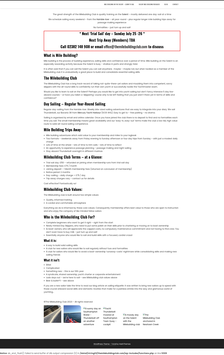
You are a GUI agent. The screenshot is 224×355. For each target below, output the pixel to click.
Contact (175, 4)
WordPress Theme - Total (105, 344)
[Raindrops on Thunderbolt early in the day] (52, 314)
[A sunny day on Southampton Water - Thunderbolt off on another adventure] (92, 316)
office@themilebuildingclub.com (125, 46)
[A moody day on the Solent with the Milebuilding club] (132, 322)
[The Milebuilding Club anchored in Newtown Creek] (151, 322)
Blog (166, 4)
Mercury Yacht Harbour (89, 112)
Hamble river (102, 19)
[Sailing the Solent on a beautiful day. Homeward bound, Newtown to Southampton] (72, 314)
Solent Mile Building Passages (149, 4)
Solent (125, 14)
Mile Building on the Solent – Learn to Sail (119, 4)
